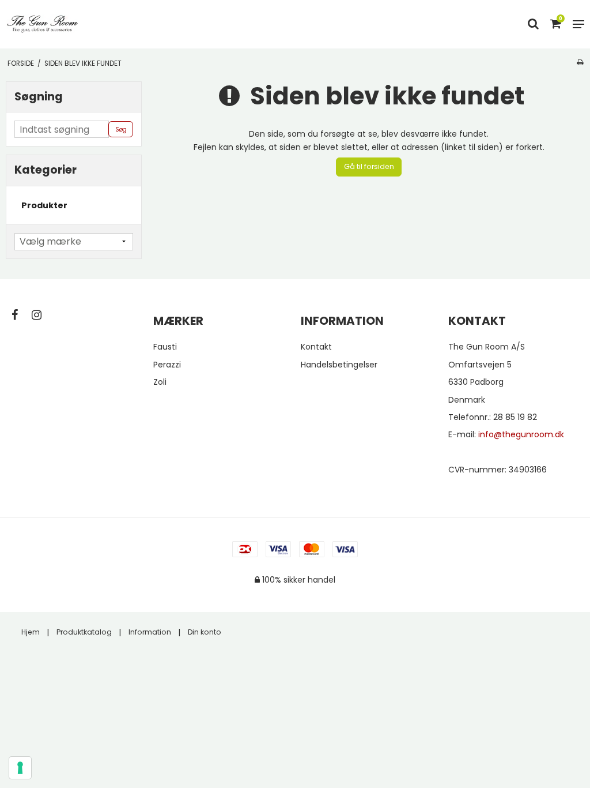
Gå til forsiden (369, 166)
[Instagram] (42, 315)
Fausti (165, 346)
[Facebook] (20, 315)
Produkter (44, 205)
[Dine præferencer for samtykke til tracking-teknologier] (20, 768)
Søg (121, 129)
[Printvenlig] (580, 62)
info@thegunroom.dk (521, 434)
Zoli (160, 382)
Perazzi (167, 364)
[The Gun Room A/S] (43, 24)
